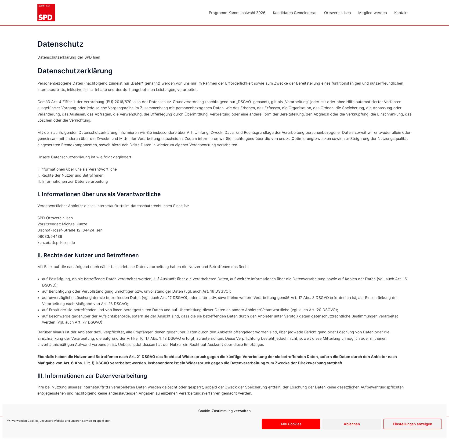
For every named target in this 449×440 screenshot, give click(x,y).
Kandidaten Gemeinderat (295, 12)
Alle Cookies (290, 424)
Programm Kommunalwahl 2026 (237, 12)
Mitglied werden (372, 12)
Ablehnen (352, 424)
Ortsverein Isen (337, 12)
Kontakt (401, 12)
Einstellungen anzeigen (412, 424)
